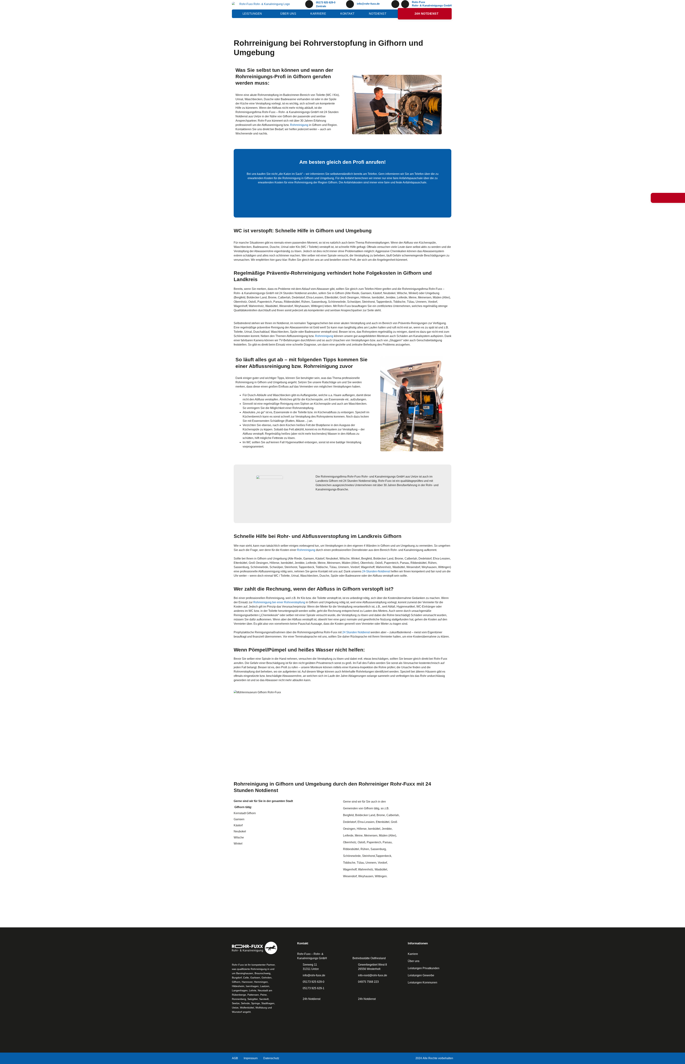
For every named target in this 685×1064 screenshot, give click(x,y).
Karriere (318, 13)
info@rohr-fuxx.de (368, 3)
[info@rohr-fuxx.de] (350, 4)
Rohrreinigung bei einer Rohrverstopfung (279, 602)
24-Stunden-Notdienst (376, 571)
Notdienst (378, 13)
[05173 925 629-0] (309, 4)
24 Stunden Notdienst (356, 632)
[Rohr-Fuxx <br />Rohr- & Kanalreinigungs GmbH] (405, 4)
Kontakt (347, 13)
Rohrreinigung (299, 124)
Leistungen (252, 13)
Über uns (288, 13)
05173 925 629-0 (325, 2)
